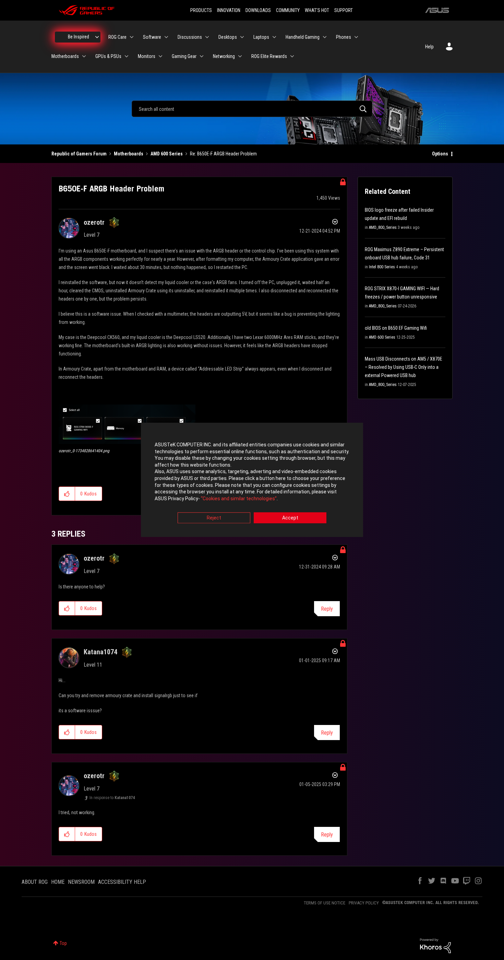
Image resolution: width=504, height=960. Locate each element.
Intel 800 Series (382, 267)
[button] (127, 424)
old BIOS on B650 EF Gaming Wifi (396, 328)
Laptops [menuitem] (261, 37)
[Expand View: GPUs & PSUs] (126, 56)
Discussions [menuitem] (190, 37)
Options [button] (440, 153)
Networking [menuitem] (224, 56)
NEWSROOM (81, 882)
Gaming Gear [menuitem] (184, 56)
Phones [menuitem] (343, 37)
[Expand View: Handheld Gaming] (324, 37)
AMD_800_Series (383, 227)
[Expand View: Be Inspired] (97, 37)
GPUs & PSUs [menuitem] (108, 56)
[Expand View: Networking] (240, 56)
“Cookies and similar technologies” (239, 498)
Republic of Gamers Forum (79, 153)
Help (429, 46)
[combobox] (252, 109)
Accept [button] (290, 518)
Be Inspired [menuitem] (78, 36)
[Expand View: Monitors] (160, 56)
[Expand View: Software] (166, 37)
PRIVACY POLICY (364, 902)
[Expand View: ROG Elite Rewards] (292, 56)
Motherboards (128, 153)
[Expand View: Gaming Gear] (201, 56)
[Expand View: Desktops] (242, 37)
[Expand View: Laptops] (274, 37)
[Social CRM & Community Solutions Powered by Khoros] (435, 945)
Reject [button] (214, 518)
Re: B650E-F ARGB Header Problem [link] (223, 153)
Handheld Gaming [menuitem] (303, 37)
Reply (327, 609)
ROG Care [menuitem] (117, 37)
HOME (57, 882)
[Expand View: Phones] (356, 37)
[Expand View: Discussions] (207, 37)
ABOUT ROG (35, 882)
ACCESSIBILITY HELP (122, 882)
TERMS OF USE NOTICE (324, 902)
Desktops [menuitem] (227, 37)
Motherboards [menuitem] (65, 56)
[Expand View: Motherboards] (84, 56)
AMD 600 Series (167, 153)
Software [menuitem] (152, 37)
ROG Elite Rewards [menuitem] (269, 56)
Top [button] (63, 943)
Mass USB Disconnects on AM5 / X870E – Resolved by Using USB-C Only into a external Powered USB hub (403, 367)
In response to (112, 797)
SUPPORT (343, 10)
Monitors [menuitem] (146, 56)
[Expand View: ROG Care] (131, 37)
